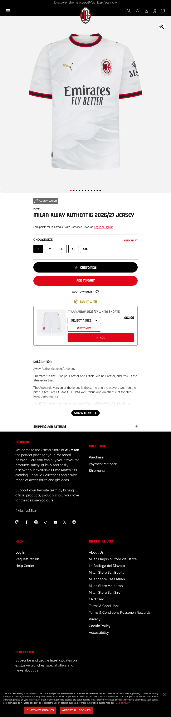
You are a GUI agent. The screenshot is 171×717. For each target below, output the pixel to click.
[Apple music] (74, 522)
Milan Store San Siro (105, 593)
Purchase (96, 457)
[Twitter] (64, 522)
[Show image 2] (73, 190)
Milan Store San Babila (106, 572)
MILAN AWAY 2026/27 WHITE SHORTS (94, 311)
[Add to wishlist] (97, 292)
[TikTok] (45, 522)
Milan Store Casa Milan (107, 579)
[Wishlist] (138, 11)
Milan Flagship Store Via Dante (113, 559)
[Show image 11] (100, 190)
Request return (27, 559)
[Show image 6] (85, 190)
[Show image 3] (76, 190)
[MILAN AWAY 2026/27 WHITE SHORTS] (51, 322)
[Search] (129, 10)
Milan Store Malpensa (106, 586)
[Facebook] (26, 522)
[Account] (146, 10)
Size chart (130, 240)
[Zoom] (161, 27)
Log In (20, 552)
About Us (96, 552)
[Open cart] (163, 11)
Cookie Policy (100, 626)
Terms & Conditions (104, 606)
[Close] (164, 694)
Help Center (24, 566)
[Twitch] (17, 522)
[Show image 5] (82, 190)
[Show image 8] (91, 190)
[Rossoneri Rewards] (154, 11)
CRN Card (96, 599)
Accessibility (99, 633)
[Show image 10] (97, 190)
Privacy (95, 619)
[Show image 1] (71, 190)
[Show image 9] (94, 190)
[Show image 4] (79, 190)
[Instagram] (36, 522)
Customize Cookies (40, 710)
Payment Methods (103, 464)
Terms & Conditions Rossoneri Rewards (119, 613)
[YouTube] (55, 522)
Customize (88, 267)
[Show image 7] (88, 190)
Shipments (97, 471)
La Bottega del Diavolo (107, 566)
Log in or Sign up (103, 227)
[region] (85, 702)
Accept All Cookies (76, 710)
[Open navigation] (8, 11)
